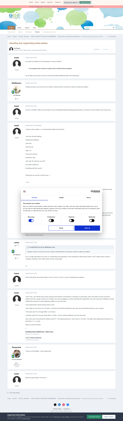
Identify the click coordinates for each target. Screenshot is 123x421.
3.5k (17, 258)
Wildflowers (16, 83)
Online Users (11, 32)
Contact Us (66, 409)
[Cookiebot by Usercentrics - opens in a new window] (92, 191)
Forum (37, 2)
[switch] (51, 220)
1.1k (17, 98)
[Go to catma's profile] (17, 249)
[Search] (114, 27)
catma (16, 242)
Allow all (87, 228)
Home (31, 2)
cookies (19, 417)
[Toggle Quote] (28, 247)
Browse (11, 27)
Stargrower (16, 347)
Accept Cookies (95, 416)
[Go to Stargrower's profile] (17, 354)
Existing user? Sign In (71, 2)
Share (97, 49)
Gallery (20, 32)
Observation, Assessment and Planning (35, 50)
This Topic (106, 27)
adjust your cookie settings (62, 417)
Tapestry (58, 2)
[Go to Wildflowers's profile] (17, 89)
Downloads (28, 32)
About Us (50, 2)
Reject (61, 228)
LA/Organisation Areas (49, 32)
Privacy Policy (57, 409)
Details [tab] (61, 197)
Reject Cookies (109, 416)
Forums (37, 32)
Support (27, 27)
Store (34, 27)
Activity (19, 27)
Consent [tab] (34, 197)
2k (17, 363)
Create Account (84, 2)
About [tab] (88, 197)
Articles (43, 2)
